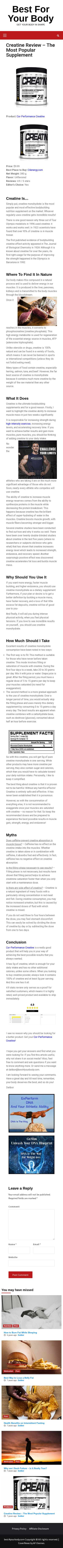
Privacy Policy (19, 1528)
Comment (14, 1206)
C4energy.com (35, 170)
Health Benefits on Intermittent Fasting (24, 1423)
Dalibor (21, 1335)
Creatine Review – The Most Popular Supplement (29, 1513)
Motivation (8, 1371)
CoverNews (24, 1543)
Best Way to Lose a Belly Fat (19, 1378)
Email (37, 1244)
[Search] (58, 36)
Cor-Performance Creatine (31, 116)
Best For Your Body (31, 14)
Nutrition (7, 1326)
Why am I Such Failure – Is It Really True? (25, 1468)
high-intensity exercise (18, 423)
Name (12, 1244)
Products (8, 1507)
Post (16, 1326)
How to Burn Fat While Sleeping (20, 1332)
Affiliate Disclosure (39, 1528)
